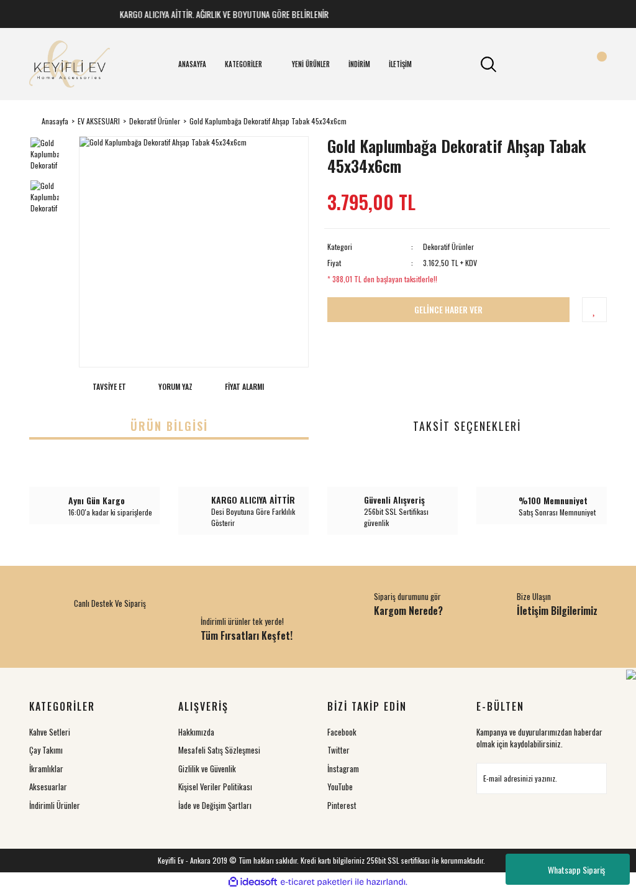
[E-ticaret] (316, 881)
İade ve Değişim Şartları (215, 805)
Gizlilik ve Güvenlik (207, 768)
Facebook (342, 732)
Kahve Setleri (49, 732)
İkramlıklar (46, 768)
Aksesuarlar (48, 786)
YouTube (340, 786)
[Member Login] (541, 64)
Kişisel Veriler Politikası (215, 786)
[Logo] (69, 64)
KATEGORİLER (243, 64)
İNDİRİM (359, 64)
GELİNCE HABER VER (448, 309)
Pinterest (342, 805)
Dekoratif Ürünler (448, 246)
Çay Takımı (46, 750)
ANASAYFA (192, 64)
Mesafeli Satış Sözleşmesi (219, 750)
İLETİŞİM (400, 64)
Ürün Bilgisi (169, 426)
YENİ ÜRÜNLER (311, 64)
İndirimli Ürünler (54, 805)
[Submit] (591, 778)
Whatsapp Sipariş (576, 869)
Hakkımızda (196, 732)
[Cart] (594, 64)
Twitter (338, 750)
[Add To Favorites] (594, 309)
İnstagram (343, 768)
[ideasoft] (253, 882)
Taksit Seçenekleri (467, 426)
